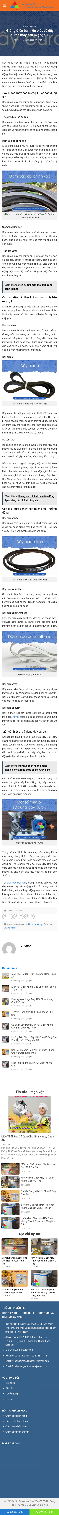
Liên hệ (9, 1399)
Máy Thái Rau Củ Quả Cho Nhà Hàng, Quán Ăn (33, 975)
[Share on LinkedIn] (32, 916)
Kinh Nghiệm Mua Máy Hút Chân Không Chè (31, 1064)
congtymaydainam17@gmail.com (32, 1361)
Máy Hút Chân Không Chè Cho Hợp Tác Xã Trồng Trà (33, 988)
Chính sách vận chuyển (17, 1431)
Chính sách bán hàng (16, 1415)
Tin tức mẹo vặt (29, 27)
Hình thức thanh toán (16, 1421)
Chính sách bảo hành (16, 1426)
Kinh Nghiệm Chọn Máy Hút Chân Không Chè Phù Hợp (32, 1001)
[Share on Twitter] (15, 916)
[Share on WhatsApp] (4, 916)
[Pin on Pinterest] (26, 916)
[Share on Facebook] (10, 916)
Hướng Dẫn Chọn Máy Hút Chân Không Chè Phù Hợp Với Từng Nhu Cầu (34, 1039)
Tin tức (9, 1388)
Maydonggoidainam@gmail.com (31, 1366)
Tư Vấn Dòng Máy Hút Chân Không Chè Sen (32, 1013)
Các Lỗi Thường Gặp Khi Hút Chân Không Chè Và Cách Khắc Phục (32, 1051)
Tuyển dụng (11, 1393)
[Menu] (4, 5)
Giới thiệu (10, 1383)
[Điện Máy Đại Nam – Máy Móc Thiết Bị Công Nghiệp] (31, 5)
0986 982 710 (22, 1355)
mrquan (41, 40)
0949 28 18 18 (39, 1355)
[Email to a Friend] (21, 916)
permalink (12, 928)
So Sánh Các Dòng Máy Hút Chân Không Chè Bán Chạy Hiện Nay (32, 1026)
